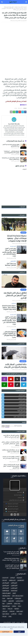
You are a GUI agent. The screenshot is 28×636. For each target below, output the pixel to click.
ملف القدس (13, 613)
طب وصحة (10, 608)
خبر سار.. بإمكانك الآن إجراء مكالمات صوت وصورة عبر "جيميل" (10, 450)
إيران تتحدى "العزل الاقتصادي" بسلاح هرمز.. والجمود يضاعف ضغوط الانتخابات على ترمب (9, 252)
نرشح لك (4, 616)
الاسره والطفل (12, 580)
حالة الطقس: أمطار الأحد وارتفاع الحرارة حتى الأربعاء (15, 365)
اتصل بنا (13, 622)
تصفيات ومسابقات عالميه (20, 416)
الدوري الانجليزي (22, 398)
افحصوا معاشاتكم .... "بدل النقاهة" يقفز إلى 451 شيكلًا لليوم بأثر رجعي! (11, 152)
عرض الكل (5, 217)
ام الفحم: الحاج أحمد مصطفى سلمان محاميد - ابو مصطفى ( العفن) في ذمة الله (10, 443)
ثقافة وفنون (11, 601)
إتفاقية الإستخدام (7, 622)
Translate (7, 427)
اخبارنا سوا (23, 20)
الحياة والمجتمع (21, 580)
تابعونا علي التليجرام (12, 511)
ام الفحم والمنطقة (6, 595)
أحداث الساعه (5, 577)
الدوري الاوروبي (22, 413)
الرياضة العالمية (5, 590)
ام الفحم (20, 497)
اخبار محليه (20, 108)
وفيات (16, 7)
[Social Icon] (24, 379)
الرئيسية (22, 622)
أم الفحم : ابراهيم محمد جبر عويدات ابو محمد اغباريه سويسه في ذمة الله (10, 458)
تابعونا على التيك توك (13, 506)
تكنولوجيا (4, 601)
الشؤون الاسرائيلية (6, 593)
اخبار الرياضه (19, 577)
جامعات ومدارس (19, 601)
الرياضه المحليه (14, 590)
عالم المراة (17, 608)
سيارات (4, 608)
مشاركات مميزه (5, 613)
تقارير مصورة (10, 598)
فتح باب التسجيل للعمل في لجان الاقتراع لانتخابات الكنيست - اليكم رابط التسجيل (11, 466)
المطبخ (14, 593)
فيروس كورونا (20, 611)
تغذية (3, 598)
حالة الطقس (9, 603)
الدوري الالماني (22, 401)
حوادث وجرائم (17, 603)
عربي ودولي (4, 611)
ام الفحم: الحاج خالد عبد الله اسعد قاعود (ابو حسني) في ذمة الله (11, 436)
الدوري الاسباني (22, 394)
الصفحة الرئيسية (22, 7)
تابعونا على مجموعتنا (13, 503)
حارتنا (3, 603)
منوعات (20, 613)
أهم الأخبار (12, 577)
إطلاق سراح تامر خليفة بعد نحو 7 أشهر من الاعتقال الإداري (11, 145)
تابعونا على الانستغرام (13, 508)
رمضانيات (14, 606)
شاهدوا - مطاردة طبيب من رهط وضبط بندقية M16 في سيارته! (10, 158)
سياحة (19, 606)
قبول (19, 631)
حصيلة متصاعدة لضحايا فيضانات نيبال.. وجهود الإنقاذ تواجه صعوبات (16, 238)
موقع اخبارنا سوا (18, 495)
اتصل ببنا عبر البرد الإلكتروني (15, 500)
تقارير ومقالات (18, 598)
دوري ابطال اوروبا (21, 410)
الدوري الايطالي (22, 407)
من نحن (18, 622)
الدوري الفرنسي (22, 404)
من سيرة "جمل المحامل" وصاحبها (10, 264)
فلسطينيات (11, 611)
